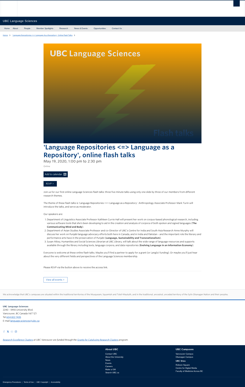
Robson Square (183, 365)
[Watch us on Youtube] (12, 331)
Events (108, 363)
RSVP (49, 183)
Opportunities (100, 28)
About (15, 28)
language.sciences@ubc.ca (24, 321)
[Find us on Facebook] (4, 331)
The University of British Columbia (9, 8)
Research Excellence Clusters (18, 340)
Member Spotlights (44, 28)
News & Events (81, 28)
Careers (109, 366)
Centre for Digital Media (186, 368)
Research (63, 28)
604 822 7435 (13, 317)
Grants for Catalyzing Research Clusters (97, 340)
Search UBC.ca (112, 372)
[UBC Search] (236, 4)
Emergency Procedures (12, 382)
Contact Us (117, 28)
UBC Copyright (42, 382)
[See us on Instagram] (16, 331)
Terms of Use (29, 382)
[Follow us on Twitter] (8, 331)
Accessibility (55, 382)
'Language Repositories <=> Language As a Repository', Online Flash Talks (42, 35)
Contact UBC (111, 354)
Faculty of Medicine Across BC (189, 371)
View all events (54, 279)
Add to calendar (53, 174)
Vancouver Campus (184, 354)
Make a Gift (110, 369)
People (27, 28)
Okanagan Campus (184, 357)
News (107, 360)
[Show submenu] (20, 28)
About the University (114, 357)
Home (7, 28)
